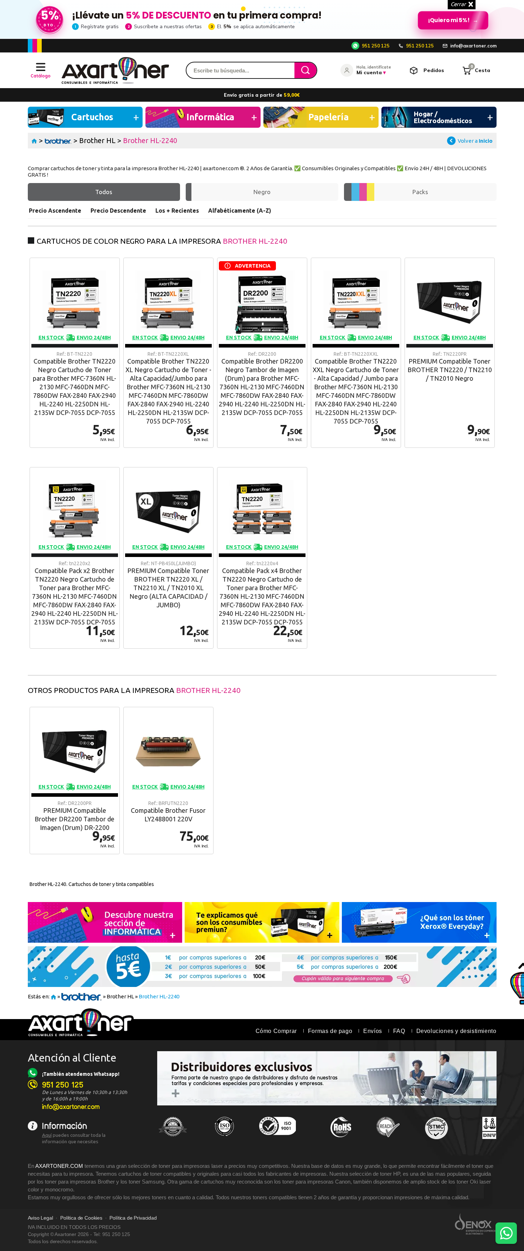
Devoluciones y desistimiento (456, 1031)
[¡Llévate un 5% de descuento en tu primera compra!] (262, 19)
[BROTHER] (58, 140)
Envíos (372, 1031)
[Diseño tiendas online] (476, 1224)
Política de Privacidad (132, 1218)
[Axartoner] (115, 70)
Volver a (475, 141)
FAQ (399, 1031)
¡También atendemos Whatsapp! (80, 1074)
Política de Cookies (81, 1218)
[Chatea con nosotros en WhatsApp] (506, 1233)
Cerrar (458, 4)
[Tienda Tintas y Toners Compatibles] (34, 140)
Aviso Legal (40, 1218)
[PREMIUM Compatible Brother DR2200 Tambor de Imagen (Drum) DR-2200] (75, 780)
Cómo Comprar (276, 1031)
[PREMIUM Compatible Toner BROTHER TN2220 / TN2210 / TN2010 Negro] (450, 353)
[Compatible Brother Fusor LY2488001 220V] (168, 780)
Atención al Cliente (72, 1058)
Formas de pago (330, 1031)
